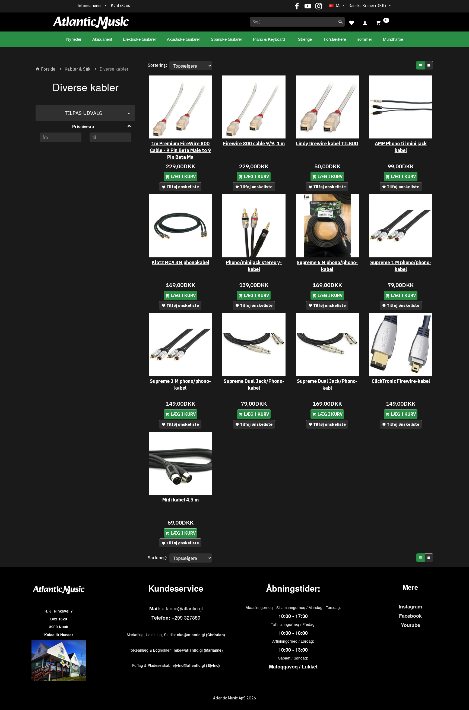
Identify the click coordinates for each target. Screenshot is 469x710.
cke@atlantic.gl (191, 634)
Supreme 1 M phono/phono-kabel (400, 265)
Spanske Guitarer (226, 39)
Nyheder (73, 39)
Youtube (410, 625)
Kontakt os (120, 5)
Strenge (305, 39)
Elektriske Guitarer (139, 39)
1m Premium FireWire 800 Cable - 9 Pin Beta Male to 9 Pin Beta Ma (180, 150)
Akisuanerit (102, 39)
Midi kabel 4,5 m (180, 500)
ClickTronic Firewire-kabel (401, 381)
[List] (428, 65)
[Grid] (420, 65)
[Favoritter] (351, 22)
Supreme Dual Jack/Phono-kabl (327, 384)
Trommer (364, 39)
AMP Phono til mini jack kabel (401, 146)
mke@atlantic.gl (188, 650)
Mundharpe (393, 39)
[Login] (365, 22)
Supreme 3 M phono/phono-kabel (180, 384)
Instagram (410, 606)
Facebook (410, 615)
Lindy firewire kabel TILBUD (327, 143)
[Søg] (340, 21)
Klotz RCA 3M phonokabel (180, 262)
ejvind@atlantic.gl (189, 665)
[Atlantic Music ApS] (91, 21)
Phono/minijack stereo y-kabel (254, 265)
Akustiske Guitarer (183, 39)
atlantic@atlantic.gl (182, 608)
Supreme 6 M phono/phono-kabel (327, 265)
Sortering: (157, 65)
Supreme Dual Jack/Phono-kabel (254, 384)
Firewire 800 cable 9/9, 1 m (254, 143)
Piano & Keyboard (269, 39)
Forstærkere (335, 39)
